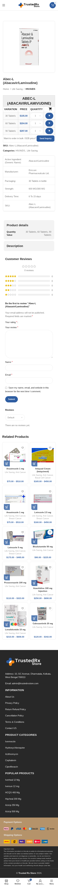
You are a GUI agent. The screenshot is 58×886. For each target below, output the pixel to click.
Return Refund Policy (15, 709)
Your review (11, 327)
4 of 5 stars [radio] (28, 322)
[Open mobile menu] (4, 5)
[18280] (49, 116)
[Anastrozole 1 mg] (15, 455)
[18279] (49, 131)
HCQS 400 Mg (12, 792)
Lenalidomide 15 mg (15, 629)
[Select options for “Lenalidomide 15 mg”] (7, 624)
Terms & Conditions (14, 722)
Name (9, 362)
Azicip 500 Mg (12, 811)
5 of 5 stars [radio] (31, 322)
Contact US (11, 728)
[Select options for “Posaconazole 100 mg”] (7, 577)
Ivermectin (10, 741)
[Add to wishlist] (22, 447)
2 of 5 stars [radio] (24, 322)
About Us (9, 696)
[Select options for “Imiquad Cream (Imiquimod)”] (34, 463)
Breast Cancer (15, 518)
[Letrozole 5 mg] (15, 536)
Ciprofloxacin (11, 766)
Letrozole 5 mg (15, 547)
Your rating (11, 322)
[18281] (49, 123)
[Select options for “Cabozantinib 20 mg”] (34, 618)
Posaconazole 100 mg (15, 583)
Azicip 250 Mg (12, 805)
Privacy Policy (12, 703)
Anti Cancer (21, 472)
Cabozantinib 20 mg (43, 623)
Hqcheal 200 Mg (13, 799)
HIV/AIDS (30, 89)
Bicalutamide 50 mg (43, 547)
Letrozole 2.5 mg (42, 512)
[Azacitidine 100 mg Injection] (42, 574)
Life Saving (17, 89)
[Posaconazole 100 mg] (15, 571)
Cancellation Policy (14, 715)
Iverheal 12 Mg (12, 780)
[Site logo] (29, 5)
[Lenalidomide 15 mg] (15, 615)
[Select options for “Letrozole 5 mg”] (7, 542)
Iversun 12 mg (12, 786)
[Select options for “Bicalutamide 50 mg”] (34, 541)
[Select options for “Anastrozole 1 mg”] (7, 463)
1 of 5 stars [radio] (21, 322)
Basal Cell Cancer (43, 478)
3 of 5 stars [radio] (26, 322)
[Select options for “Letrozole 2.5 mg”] (34, 507)
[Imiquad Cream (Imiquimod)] (42, 455)
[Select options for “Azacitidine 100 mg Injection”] (34, 583)
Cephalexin (10, 760)
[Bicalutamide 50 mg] (42, 536)
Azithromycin (11, 754)
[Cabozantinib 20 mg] (42, 612)
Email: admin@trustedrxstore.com (22, 683)
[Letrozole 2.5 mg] (42, 498)
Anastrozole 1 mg (15, 469)
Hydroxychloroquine (15, 747)
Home (6, 89)
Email (8, 375)
